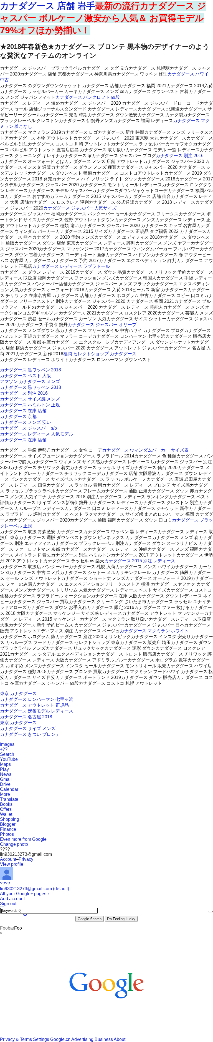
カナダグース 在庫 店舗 (23, 410)
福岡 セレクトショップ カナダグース (99, 353)
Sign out (8, 903)
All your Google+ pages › (24, 893)
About (119, 1039)
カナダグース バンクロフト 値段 (87, 97)
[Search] (211, 911)
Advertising (82, 1039)
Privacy (26, 859)
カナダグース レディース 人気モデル (36, 434)
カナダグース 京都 (18, 416)
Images (7, 744)
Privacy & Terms (16, 1039)
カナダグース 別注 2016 (180, 155)
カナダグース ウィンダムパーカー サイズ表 (145, 450)
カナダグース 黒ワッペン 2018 (30, 370)
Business (104, 1039)
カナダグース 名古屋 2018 (26, 716)
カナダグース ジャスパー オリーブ (102, 324)
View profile (11, 864)
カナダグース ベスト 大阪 (25, 375)
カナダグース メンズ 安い (25, 422)
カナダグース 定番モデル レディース (36, 711)
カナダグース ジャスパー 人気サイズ (79, 208)
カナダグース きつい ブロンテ (30, 734)
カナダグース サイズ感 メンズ (30, 399)
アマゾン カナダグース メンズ (30, 381)
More (5, 794)
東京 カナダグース (18, 693)
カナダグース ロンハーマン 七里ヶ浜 (36, 699)
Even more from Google (23, 839)
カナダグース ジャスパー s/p (28, 428)
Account (8, 859)
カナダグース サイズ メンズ (27, 728)
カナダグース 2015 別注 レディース (139, 560)
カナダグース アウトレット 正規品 (34, 705)
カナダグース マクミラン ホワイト (154, 630)
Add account (12, 898)
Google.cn (60, 1039)
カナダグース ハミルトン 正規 (30, 404)
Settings (41, 1039)
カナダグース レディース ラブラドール (71, 266)
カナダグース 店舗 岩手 (47, 6)
